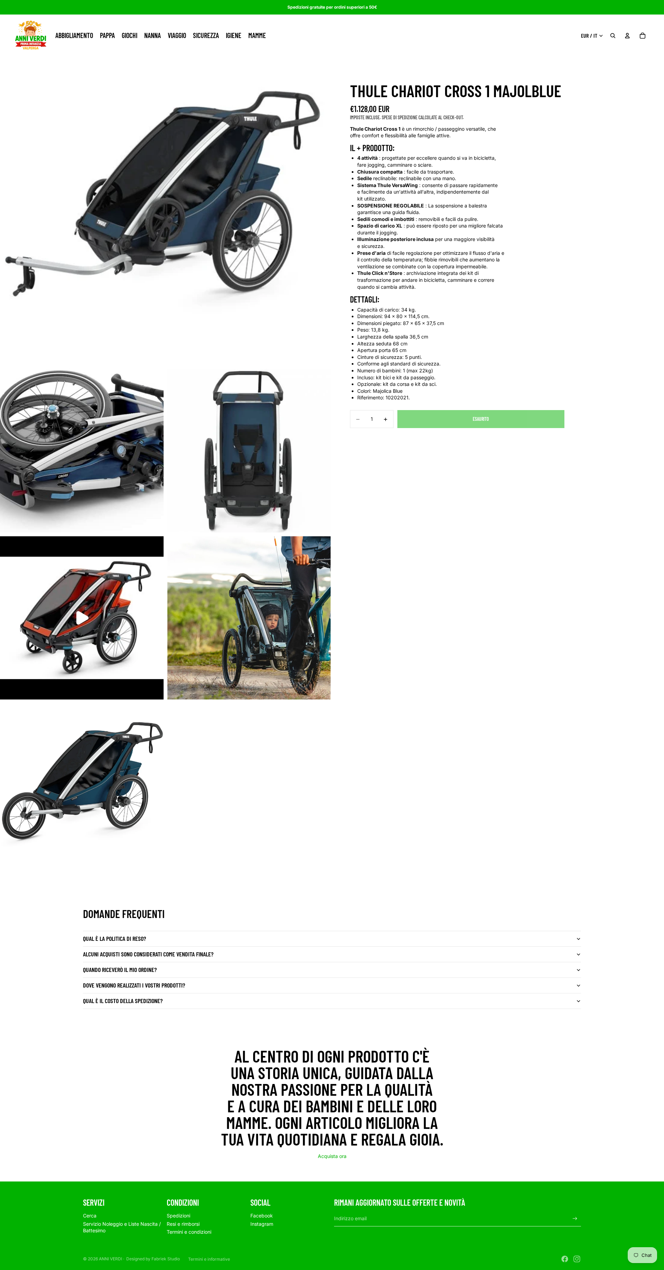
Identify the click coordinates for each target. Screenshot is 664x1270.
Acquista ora (332, 1156)
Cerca (89, 1215)
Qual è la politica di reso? (114, 938)
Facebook (261, 1215)
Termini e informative (209, 1259)
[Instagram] (577, 1259)
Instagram (261, 1224)
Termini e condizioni (189, 1232)
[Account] (627, 35)
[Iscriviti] (575, 1219)
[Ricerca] (612, 35)
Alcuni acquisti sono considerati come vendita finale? (148, 954)
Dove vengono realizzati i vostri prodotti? (134, 985)
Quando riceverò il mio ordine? (120, 969)
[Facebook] (565, 1259)
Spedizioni (178, 1215)
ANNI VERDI (110, 1258)
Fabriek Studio (165, 1258)
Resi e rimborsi (183, 1224)
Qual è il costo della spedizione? (123, 1000)
